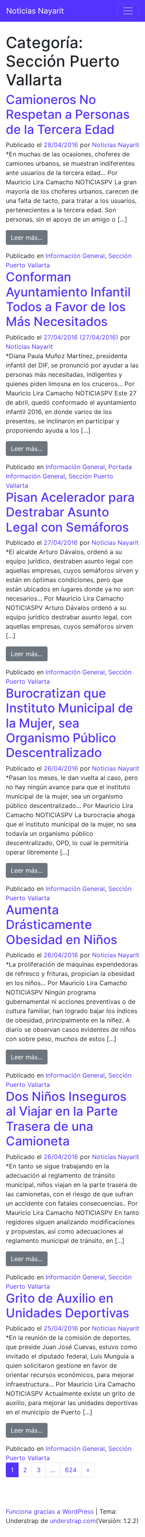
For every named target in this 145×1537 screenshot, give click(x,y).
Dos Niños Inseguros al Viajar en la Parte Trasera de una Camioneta (66, 1119)
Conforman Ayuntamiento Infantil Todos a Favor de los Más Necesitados (68, 299)
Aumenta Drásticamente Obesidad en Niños (61, 924)
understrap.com (73, 1521)
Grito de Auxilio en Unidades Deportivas (67, 1305)
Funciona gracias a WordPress (50, 1511)
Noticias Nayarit (35, 11)
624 (71, 1470)
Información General (75, 256)
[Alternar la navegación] (128, 11)
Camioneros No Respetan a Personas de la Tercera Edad (68, 114)
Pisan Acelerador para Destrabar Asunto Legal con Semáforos (70, 512)
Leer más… (29, 237)
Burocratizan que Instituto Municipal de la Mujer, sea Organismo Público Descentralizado (69, 723)
